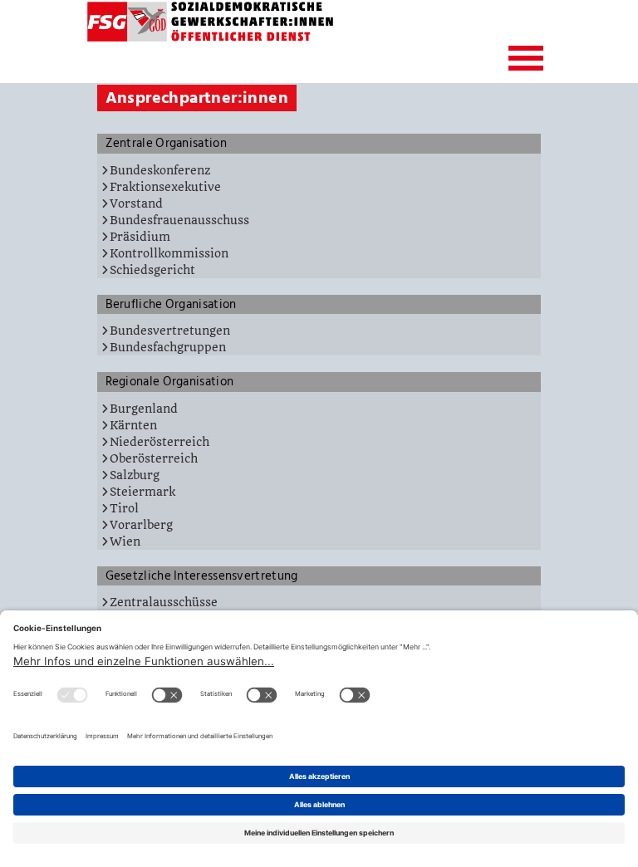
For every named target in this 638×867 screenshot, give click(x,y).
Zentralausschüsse (164, 602)
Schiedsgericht (152, 270)
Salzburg (135, 475)
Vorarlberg (141, 524)
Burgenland (144, 408)
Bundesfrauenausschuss (179, 220)
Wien (125, 541)
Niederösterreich (159, 441)
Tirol (124, 508)
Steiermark (142, 491)
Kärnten (133, 425)
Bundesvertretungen (170, 330)
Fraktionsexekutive (165, 186)
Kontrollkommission (169, 253)
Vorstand (136, 203)
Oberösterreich (154, 458)
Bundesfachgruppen (168, 347)
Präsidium (140, 236)
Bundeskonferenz (160, 170)
